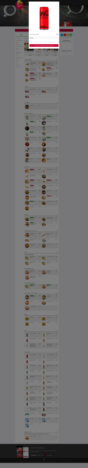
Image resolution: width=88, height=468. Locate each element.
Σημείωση (31, 37)
